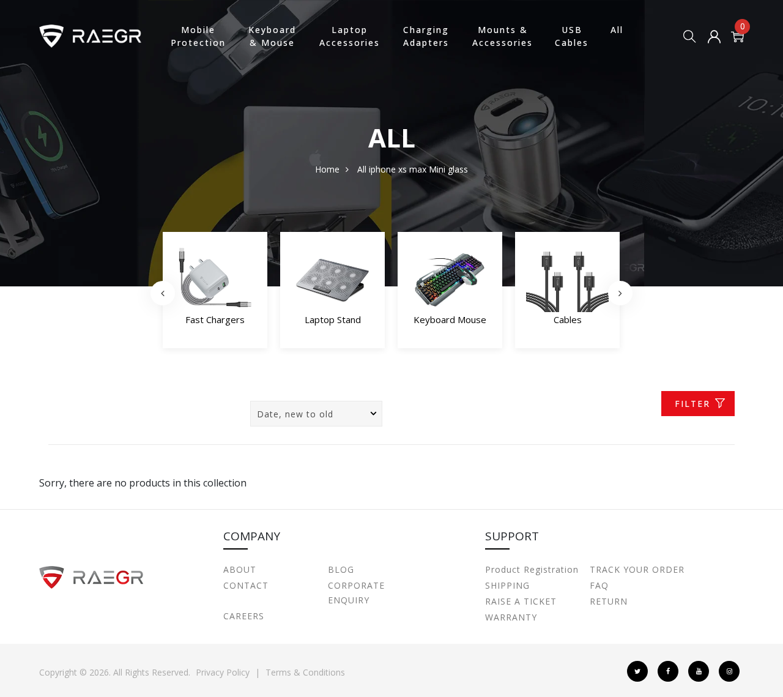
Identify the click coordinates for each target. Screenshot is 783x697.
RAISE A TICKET (521, 601)
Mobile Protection (198, 36)
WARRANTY (511, 617)
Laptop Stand (333, 319)
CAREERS (243, 616)
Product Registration (532, 569)
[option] (215, 293)
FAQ (599, 585)
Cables (568, 319)
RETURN (609, 601)
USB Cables (571, 36)
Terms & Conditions (305, 672)
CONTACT (246, 585)
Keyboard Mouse (450, 319)
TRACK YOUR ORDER (637, 569)
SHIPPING (507, 585)
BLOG (341, 569)
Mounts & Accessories (502, 36)
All (616, 29)
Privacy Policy (223, 672)
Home (327, 169)
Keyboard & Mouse (272, 36)
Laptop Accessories (349, 36)
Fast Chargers (215, 319)
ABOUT (239, 569)
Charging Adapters (426, 36)
